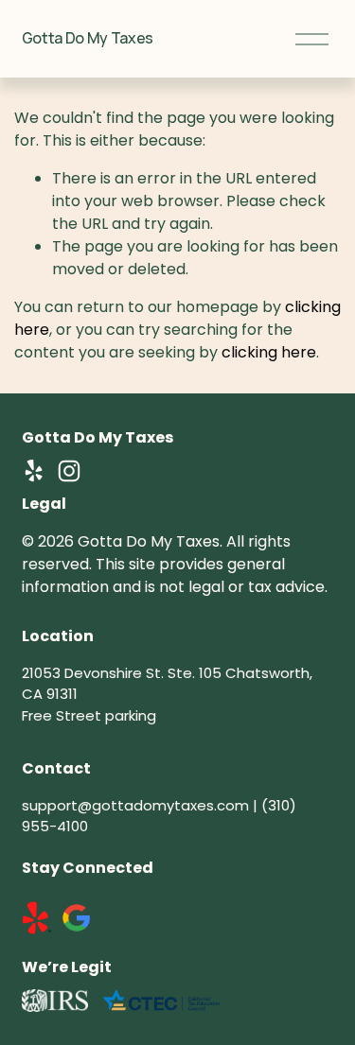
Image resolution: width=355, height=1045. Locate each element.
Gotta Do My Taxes (88, 37)
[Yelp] (33, 471)
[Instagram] (69, 471)
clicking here (269, 352)
